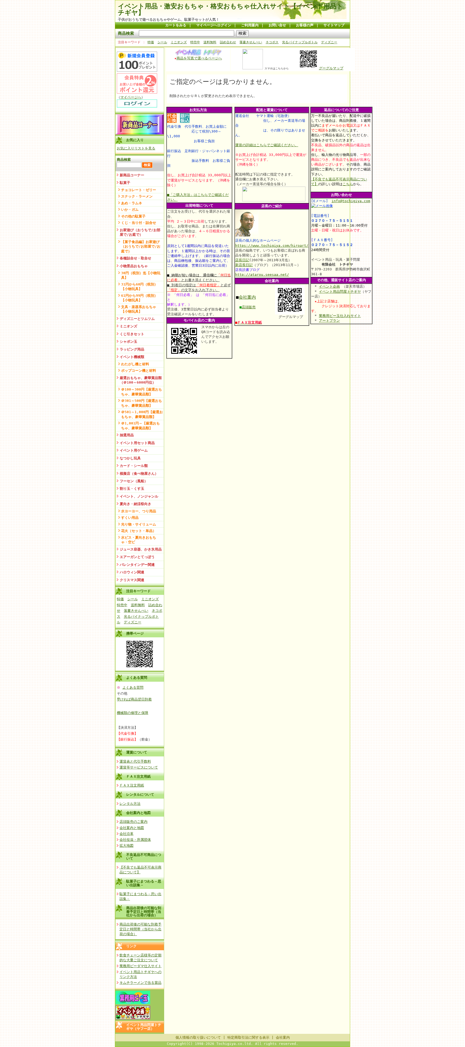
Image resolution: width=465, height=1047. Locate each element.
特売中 (195, 42)
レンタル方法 (129, 804)
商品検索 (126, 33)
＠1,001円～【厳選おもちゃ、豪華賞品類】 (140, 425)
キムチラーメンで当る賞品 (140, 983)
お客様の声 (304, 25)
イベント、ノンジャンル (139, 496)
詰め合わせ (228, 42)
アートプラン (329, 321)
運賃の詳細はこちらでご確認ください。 (266, 145)
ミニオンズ (179, 42)
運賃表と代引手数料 (135, 761)
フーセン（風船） (134, 481)
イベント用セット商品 (137, 443)
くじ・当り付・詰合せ (138, 223)
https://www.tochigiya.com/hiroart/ (271, 246)
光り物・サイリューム (138, 524)
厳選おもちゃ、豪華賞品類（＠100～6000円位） (141, 380)
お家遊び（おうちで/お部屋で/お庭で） (140, 232)
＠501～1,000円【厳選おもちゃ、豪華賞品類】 (142, 414)
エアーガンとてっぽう (137, 557)
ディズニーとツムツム (137, 319)
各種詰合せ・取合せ (135, 258)
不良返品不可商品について (143, 856)
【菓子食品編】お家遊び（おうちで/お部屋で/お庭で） (140, 246)
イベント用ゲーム (134, 450)
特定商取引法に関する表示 (248, 1037)
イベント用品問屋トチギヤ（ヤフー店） (143, 1026)
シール (162, 42)
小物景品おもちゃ (134, 266)
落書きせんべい (250, 42)
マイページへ (130, 97)
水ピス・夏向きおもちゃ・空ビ (138, 539)
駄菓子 (125, 183)
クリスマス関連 (132, 580)
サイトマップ (333, 25)
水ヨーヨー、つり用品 (138, 511)
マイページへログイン (213, 25)
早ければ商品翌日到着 (134, 699)
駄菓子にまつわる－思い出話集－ (143, 883)
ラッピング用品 (132, 349)
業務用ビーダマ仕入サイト (140, 966)
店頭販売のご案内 (133, 822)
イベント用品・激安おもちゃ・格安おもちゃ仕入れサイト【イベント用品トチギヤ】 (230, 9)
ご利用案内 (250, 25)
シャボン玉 (128, 342)
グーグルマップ (331, 68)
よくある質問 (132, 687)
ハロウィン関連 (132, 572)
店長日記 (242, 260)
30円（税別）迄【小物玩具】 (140, 275)
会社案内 (247, 297)
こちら (348, 184)
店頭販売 (249, 307)
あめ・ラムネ (131, 203)
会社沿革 (126, 834)
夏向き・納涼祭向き (135, 504)
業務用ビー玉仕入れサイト (340, 316)
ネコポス (272, 42)
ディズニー (329, 42)
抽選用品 (127, 435)
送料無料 (209, 42)
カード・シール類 (134, 466)
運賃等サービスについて (138, 767)
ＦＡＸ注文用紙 (138, 776)
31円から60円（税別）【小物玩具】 (139, 286)
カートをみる (175, 25)
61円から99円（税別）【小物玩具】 (139, 298)
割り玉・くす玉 (132, 489)
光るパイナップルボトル (300, 42)
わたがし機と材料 (135, 364)
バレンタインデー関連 (137, 565)
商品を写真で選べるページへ (199, 58)
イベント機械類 (132, 357)
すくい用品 (130, 518)
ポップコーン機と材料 (138, 371)
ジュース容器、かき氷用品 (141, 549)
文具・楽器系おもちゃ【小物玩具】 (138, 309)
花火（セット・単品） (138, 531)
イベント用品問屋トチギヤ (340, 292)
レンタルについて (140, 794)
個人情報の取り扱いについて (198, 1037)
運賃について (136, 752)
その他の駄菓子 (133, 216)
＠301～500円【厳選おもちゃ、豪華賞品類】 (141, 403)
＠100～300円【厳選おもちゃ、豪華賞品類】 (141, 391)
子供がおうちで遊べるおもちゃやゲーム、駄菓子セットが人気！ (168, 19)
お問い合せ (277, 25)
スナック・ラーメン (137, 196)
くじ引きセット (132, 334)
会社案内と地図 (138, 813)
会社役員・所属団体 (135, 840)
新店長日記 (244, 265)
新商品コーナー (132, 175)
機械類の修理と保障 (132, 713)
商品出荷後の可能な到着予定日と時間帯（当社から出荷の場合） (143, 911)
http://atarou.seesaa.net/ (262, 275)
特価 (150, 42)
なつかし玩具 (130, 458)
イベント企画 (329, 286)
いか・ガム (130, 210)
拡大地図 (126, 846)
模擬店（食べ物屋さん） (139, 473)
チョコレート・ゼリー (138, 190)
